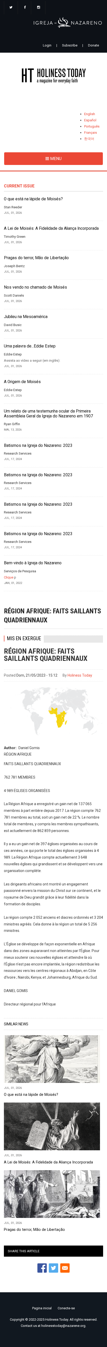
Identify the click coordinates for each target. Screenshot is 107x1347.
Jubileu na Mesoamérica (26, 316)
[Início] (53, 77)
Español (90, 120)
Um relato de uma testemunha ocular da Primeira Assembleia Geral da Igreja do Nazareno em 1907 (48, 413)
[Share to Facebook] (42, 1268)
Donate (93, 45)
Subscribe (69, 45)
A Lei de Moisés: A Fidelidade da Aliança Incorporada (51, 228)
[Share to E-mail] (65, 1268)
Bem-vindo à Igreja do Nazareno (33, 563)
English (89, 114)
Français (90, 132)
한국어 (89, 139)
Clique (8, 577)
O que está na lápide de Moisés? (33, 199)
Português (91, 126)
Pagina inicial (42, 1308)
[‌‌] (11, 7)
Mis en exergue (24, 638)
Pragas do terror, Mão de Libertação (36, 258)
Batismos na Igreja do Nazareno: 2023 (38, 445)
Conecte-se (66, 1308)
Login (47, 45)
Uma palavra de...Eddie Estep (30, 346)
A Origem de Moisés (22, 381)
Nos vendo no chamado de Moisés (35, 287)
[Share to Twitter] (53, 1268)
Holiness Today (80, 675)
